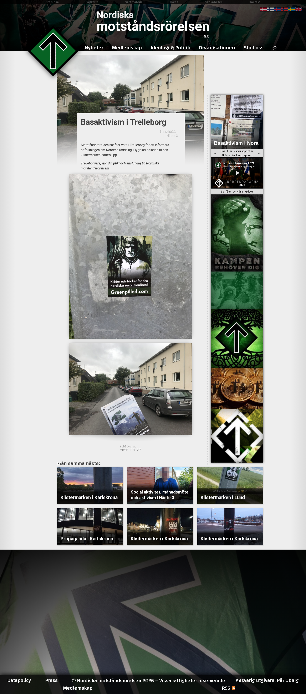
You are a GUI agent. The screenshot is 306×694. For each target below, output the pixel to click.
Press (174, 2)
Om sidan (52, 2)
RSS (226, 688)
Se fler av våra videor (237, 191)
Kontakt (254, 2)
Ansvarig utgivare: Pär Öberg (267, 680)
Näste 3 (172, 136)
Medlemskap (77, 688)
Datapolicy (19, 680)
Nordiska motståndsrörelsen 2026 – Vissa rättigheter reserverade (148, 680)
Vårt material (134, 2)
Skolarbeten (214, 2)
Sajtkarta (92, 2)
